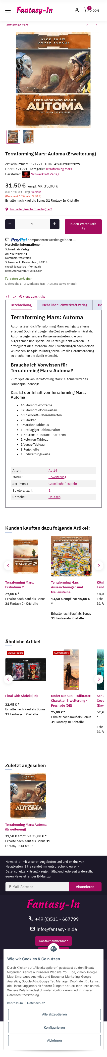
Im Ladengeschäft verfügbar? (31, 209)
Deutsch (54, 497)
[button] (77, 10)
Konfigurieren (54, 1027)
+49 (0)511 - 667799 (57, 919)
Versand (36, 192)
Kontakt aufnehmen (53, 941)
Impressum (15, 1003)
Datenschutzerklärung (21, 871)
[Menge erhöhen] (54, 224)
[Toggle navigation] (8, 10)
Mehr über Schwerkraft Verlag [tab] (64, 305)
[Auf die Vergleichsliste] (7, 296)
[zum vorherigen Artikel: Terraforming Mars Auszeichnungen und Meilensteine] (87, 26)
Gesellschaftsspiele (63, 484)
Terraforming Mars (59, 169)
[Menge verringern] (10, 224)
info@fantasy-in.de (57, 929)
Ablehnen (54, 1040)
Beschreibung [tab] (21, 305)
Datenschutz (36, 1003)
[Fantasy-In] (35, 10)
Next (98, 565)
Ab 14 (53, 470)
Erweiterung (57, 477)
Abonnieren (85, 886)
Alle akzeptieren (54, 1014)
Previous (8, 565)
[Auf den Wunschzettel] (14, 296)
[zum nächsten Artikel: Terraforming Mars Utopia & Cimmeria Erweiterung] (97, 26)
